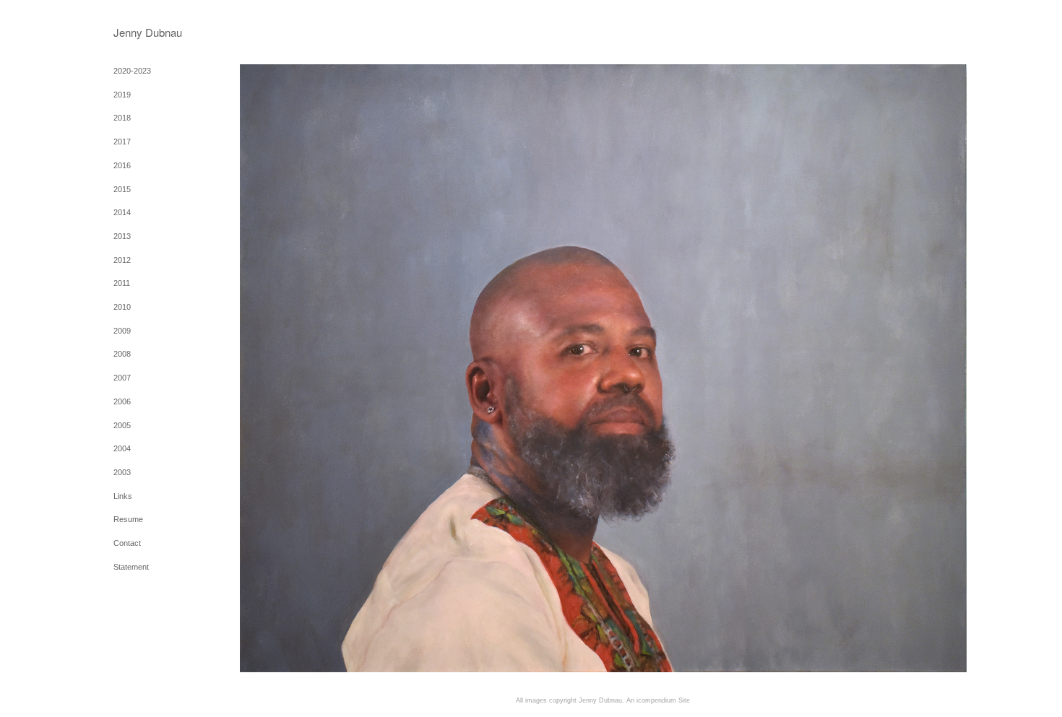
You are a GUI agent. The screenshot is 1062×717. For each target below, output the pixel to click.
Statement (131, 566)
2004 (122, 448)
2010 (122, 307)
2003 (122, 472)
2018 (122, 117)
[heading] (149, 32)
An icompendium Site (658, 700)
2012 (122, 260)
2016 (122, 165)
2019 (122, 94)
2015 (122, 189)
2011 (121, 283)
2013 (122, 236)
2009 (122, 330)
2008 (122, 353)
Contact (127, 543)
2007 (122, 377)
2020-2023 (132, 70)
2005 (122, 425)
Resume (128, 519)
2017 (122, 141)
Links (122, 496)
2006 (122, 401)
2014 (122, 212)
